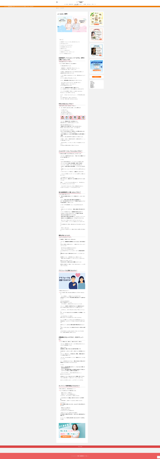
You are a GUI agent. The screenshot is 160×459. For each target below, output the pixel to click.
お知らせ (91, 81)
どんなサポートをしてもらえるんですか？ (66, 45)
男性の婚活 (91, 86)
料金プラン (80, 4)
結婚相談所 (91, 87)
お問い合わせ (89, 4)
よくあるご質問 (76, 4)
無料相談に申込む (96, 76)
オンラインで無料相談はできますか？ (65, 53)
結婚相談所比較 (71, 4)
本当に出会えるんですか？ (64, 43)
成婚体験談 (91, 85)
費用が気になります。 (63, 48)
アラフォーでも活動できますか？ (65, 50)
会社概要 (84, 4)
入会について (92, 83)
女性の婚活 (91, 84)
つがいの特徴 (66, 4)
